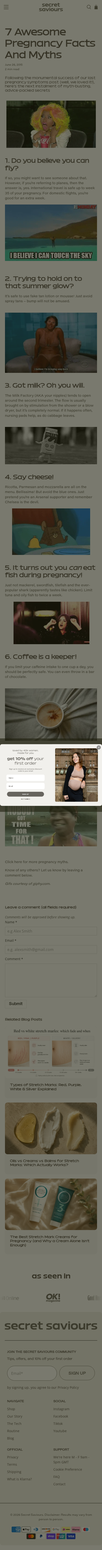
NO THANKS (25, 799)
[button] (25, 794)
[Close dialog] (99, 747)
